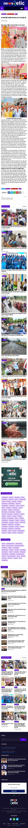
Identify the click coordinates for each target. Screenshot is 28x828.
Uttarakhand (5, 554)
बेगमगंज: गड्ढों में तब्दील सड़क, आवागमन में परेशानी (10, 355)
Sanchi (15, 532)
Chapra (22, 518)
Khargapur (18, 528)
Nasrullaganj (10, 518)
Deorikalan (5, 526)
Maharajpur (17, 509)
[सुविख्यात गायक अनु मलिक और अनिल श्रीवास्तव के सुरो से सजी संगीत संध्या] (4, 611)
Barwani (11, 499)
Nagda (4, 518)
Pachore (4, 532)
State (6, 12)
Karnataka (23, 549)
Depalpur (12, 526)
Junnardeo (5, 528)
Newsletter (22, 823)
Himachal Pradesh (11, 556)
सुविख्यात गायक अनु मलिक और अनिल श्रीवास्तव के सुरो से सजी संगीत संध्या (17, 610)
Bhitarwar (11, 524)
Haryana (17, 551)
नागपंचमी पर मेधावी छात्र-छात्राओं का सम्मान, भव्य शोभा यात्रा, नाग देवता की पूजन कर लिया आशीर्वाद (13, 397)
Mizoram (5, 558)
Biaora (9, 501)
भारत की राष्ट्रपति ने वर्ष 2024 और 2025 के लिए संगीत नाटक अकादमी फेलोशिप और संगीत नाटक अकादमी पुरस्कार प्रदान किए (17, 629)
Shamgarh (13, 505)
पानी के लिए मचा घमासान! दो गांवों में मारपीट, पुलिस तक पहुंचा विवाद (12, 438)
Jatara (22, 526)
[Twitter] (11, 192)
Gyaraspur (10, 514)
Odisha (23, 556)
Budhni (4, 516)
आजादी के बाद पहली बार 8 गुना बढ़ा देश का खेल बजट (7, 724)
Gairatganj (5, 503)
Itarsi (23, 497)
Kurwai (15, 516)
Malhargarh (12, 503)
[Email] (20, 192)
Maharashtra (19, 543)
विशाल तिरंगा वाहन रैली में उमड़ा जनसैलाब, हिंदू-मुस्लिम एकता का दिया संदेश (14, 418)
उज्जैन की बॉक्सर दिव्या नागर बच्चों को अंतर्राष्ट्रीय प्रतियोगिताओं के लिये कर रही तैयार (15, 635)
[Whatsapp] (14, 192)
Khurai (22, 514)
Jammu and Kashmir (19, 545)
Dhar (17, 499)
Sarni (17, 518)
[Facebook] (9, 192)
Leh (21, 558)
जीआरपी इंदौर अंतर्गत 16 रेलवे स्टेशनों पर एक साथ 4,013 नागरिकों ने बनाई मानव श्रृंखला (17, 616)
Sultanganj (5, 512)
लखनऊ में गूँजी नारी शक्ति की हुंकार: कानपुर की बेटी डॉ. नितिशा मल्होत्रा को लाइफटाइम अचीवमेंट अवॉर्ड (16, 766)
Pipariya (9, 507)
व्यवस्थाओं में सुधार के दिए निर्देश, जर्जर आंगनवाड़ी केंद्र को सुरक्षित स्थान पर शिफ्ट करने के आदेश (13, 292)
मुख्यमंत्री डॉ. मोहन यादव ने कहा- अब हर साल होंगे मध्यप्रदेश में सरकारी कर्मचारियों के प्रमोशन (7, 690)
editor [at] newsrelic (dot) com (8, 748)
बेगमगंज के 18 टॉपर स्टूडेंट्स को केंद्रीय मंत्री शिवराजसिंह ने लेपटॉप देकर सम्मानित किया (13, 270)
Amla (18, 522)
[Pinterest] (17, 192)
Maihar (20, 516)
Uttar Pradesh (10, 545)
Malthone (5, 530)
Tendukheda (12, 512)
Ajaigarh (12, 522)
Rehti (10, 532)
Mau (10, 530)
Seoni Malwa (5, 522)
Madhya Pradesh (10, 14)
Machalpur (5, 499)
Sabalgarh (15, 507)
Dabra (9, 516)
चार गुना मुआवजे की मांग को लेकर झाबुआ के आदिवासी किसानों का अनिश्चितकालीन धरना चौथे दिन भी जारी (16, 641)
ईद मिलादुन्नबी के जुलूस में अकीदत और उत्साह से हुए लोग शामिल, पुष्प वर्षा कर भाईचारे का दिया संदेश (13, 227)
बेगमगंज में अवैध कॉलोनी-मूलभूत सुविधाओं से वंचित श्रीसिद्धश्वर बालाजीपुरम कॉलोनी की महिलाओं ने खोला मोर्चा (13, 314)
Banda (4, 514)
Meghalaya (5, 560)
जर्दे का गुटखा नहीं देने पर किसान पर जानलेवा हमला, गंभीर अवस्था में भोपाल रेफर (14, 249)
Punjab (17, 549)
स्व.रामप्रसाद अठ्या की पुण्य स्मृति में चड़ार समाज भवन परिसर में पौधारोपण (13, 376)
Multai (15, 530)
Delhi (4, 545)
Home (4, 823)
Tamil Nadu (5, 551)
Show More (24, 657)
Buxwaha (18, 524)
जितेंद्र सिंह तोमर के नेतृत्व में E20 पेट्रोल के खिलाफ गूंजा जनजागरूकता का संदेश (16, 622)
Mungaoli (12, 520)
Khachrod (11, 528)
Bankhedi (23, 522)
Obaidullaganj (21, 530)
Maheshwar (5, 520)
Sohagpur (18, 497)
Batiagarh (5, 524)
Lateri (23, 505)
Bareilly (14, 501)
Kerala (11, 551)
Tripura (10, 558)
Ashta (21, 507)
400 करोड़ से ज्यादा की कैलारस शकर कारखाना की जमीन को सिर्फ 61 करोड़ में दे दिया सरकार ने (17, 604)
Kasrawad (17, 514)
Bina (4, 507)
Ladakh (16, 558)
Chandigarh (13, 554)
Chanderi (5, 509)
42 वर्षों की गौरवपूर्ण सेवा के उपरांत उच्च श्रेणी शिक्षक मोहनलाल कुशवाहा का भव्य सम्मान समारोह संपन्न (13, 459)
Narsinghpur (5, 505)
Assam (4, 556)
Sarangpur (21, 532)
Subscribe (14, 791)
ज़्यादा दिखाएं (24, 206)
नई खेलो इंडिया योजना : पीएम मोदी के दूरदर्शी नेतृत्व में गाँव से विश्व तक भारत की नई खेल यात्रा (20, 690)
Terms (8, 823)
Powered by (11, 795)
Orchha (10, 509)
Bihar (11, 547)
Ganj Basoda (22, 499)
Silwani (20, 501)
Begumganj (4, 14)
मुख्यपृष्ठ (2, 12)
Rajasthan (5, 547)
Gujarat (12, 549)
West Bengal (5, 549)
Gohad (17, 526)
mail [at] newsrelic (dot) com (7, 752)
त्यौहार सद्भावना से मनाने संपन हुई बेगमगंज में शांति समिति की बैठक (12, 335)
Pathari (23, 520)
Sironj (4, 501)
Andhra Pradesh (21, 554)
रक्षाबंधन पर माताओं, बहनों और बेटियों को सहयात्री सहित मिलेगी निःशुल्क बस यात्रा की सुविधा (16, 772)
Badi (18, 505)
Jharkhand (23, 551)
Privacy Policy (15, 823)
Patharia (18, 503)
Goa (19, 556)
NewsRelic (18, 825)
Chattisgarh (16, 547)
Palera (18, 520)
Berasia (11, 497)
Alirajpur (19, 512)
